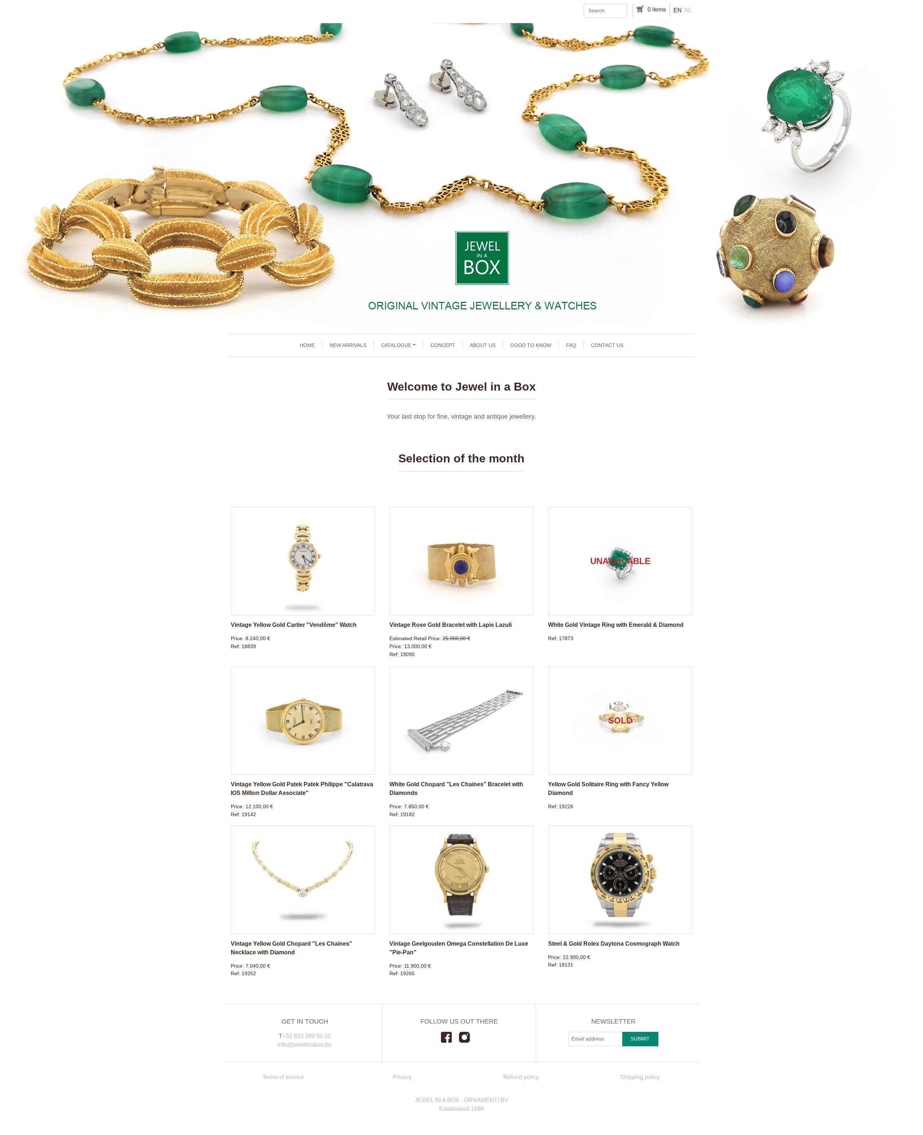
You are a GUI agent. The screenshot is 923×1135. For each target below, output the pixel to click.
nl (688, 10)
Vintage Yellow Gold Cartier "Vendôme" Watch (294, 625)
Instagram (468, 1037)
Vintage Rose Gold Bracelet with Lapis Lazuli (450, 625)
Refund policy (521, 1077)
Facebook (450, 1037)
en (678, 10)
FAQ (571, 345)
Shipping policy (640, 1077)
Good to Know (530, 345)
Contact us (607, 345)
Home (307, 345)
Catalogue (396, 345)
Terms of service (283, 1077)
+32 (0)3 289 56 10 (306, 1036)
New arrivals (348, 345)
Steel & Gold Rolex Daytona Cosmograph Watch (614, 944)
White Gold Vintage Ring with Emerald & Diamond (616, 625)
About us (482, 345)
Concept (442, 345)
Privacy (402, 1077)
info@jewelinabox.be (305, 1045)
